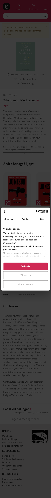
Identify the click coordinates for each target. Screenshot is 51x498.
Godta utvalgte (25, 284)
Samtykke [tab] (9, 219)
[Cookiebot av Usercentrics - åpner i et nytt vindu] (36, 211)
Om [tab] (42, 219)
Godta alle (25, 266)
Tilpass (24, 275)
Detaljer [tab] (25, 219)
